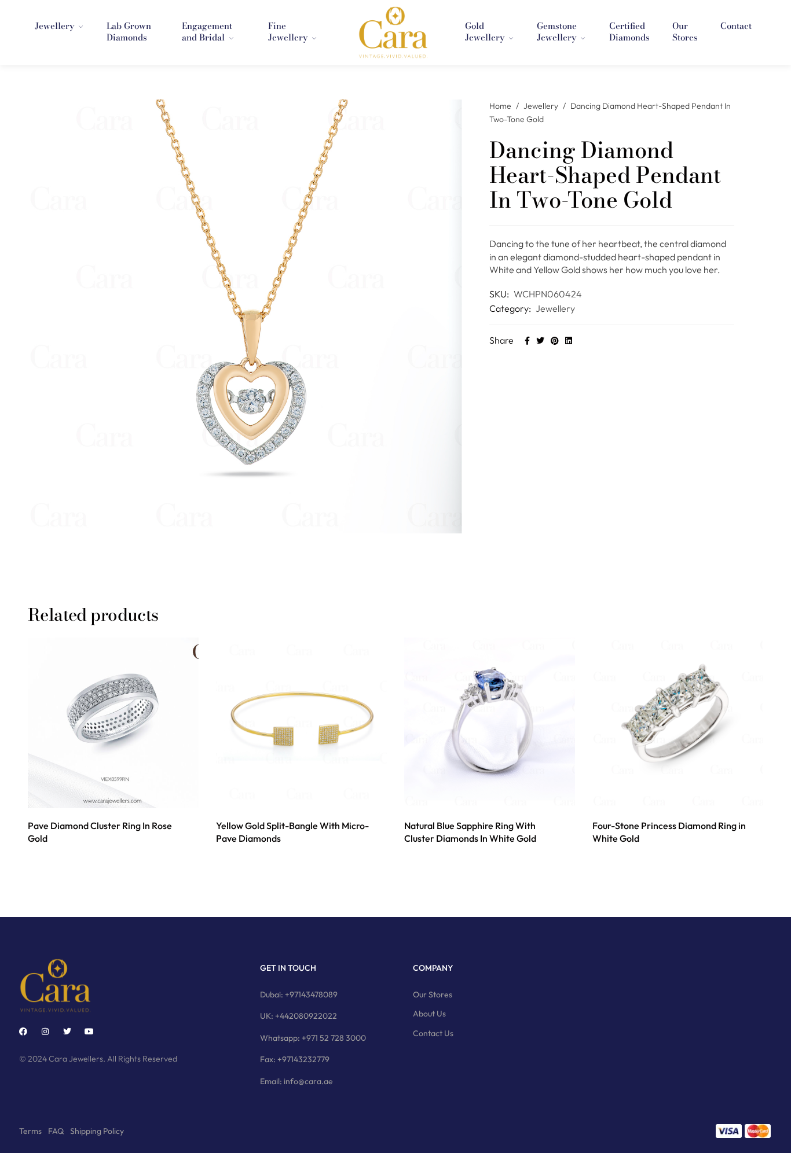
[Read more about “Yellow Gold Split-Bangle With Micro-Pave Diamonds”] (289, 796)
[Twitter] (67, 1031)
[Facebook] (23, 1031)
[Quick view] (126, 796)
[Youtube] (89, 1031)
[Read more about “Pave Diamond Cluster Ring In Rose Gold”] (100, 796)
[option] (113, 743)
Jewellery (540, 106)
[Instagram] (45, 1031)
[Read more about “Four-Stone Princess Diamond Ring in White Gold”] (665, 796)
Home (500, 106)
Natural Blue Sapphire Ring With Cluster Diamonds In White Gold (470, 832)
